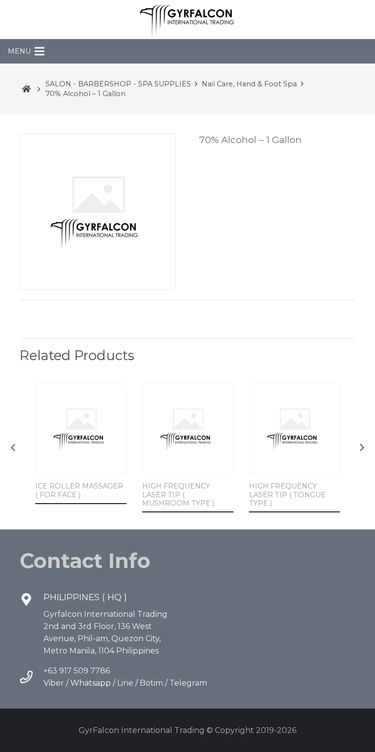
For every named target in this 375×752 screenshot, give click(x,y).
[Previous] (13, 448)
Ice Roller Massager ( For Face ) (79, 490)
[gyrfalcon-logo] (187, 19)
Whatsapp (90, 683)
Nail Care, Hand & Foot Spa (249, 84)
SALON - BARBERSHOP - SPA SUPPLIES (118, 84)
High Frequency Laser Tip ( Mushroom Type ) (178, 495)
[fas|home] (26, 88)
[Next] (361, 448)
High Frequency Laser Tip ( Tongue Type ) (287, 495)
